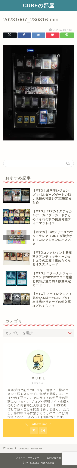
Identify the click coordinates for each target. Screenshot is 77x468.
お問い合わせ (54, 457)
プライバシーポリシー (28, 457)
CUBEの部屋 (38, 5)
